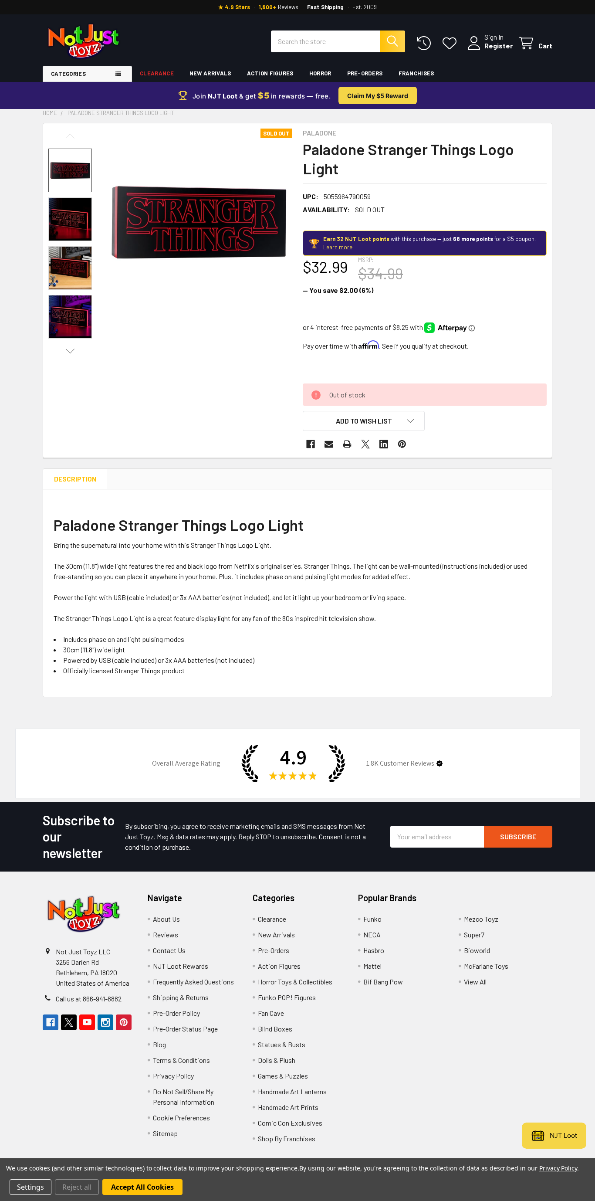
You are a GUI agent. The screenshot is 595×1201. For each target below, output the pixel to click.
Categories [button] (68, 73)
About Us (166, 919)
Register (498, 45)
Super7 (474, 934)
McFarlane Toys (486, 966)
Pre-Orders (365, 73)
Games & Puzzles (283, 1076)
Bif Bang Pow (383, 981)
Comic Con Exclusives (290, 1123)
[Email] (329, 444)
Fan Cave (271, 1013)
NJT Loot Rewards (180, 966)
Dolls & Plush (276, 1060)
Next (70, 351)
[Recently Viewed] (426, 43)
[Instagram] (105, 1022)
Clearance (157, 73)
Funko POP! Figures (287, 997)
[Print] (347, 444)
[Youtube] (87, 1022)
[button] (364, 421)
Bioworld (477, 950)
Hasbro (373, 950)
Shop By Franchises (286, 1138)
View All (475, 981)
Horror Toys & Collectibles (295, 981)
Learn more (337, 247)
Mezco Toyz (481, 919)
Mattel (372, 966)
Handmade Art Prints (288, 1107)
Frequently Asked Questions (193, 981)
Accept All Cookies (142, 1187)
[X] (365, 444)
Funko (372, 919)
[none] (199, 222)
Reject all (76, 1187)
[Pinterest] (402, 444)
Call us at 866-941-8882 (89, 998)
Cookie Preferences (181, 1117)
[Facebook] (310, 444)
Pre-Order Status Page (185, 1029)
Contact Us (169, 950)
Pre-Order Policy (176, 1013)
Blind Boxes (275, 1029)
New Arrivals (210, 73)
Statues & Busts (281, 1044)
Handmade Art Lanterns (292, 1091)
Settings (30, 1187)
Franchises (416, 73)
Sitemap (165, 1133)
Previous (70, 136)
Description (75, 479)
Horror (320, 73)
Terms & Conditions (181, 1060)
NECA (372, 934)
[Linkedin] (384, 444)
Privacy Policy (173, 1076)
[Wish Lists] (451, 43)
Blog (159, 1044)
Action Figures (270, 73)
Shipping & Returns (181, 997)
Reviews (165, 934)
